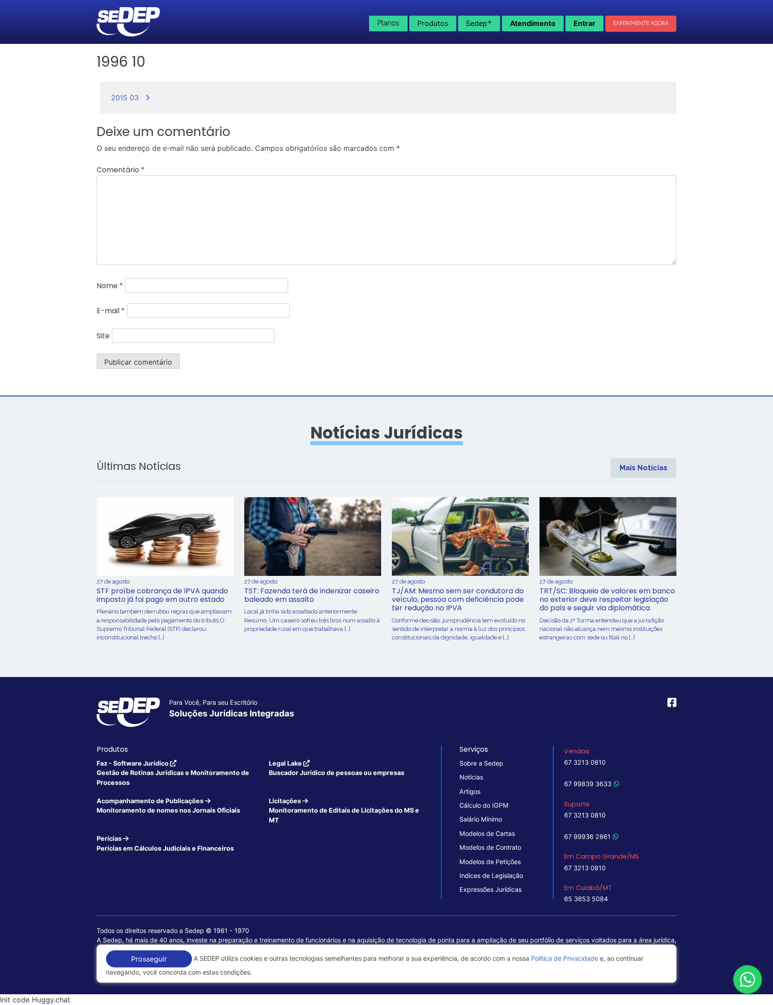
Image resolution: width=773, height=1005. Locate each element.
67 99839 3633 (588, 784)
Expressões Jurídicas (490, 889)
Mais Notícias (643, 468)
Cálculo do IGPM (484, 805)
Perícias (165, 843)
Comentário (120, 170)
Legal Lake (336, 767)
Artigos (469, 791)
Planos (388, 23)
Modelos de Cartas (487, 833)
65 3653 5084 (586, 899)
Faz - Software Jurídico (173, 772)
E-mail (111, 311)
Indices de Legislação (491, 875)
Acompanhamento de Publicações (168, 805)
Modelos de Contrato (490, 847)
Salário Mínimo (480, 819)
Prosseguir (149, 958)
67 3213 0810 (585, 762)
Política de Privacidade (564, 958)
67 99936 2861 (587, 836)
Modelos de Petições (490, 861)
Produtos (432, 23)
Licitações (344, 810)
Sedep (479, 22)
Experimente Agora (641, 23)
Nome (110, 286)
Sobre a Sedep (481, 763)
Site (103, 336)
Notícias (471, 777)
